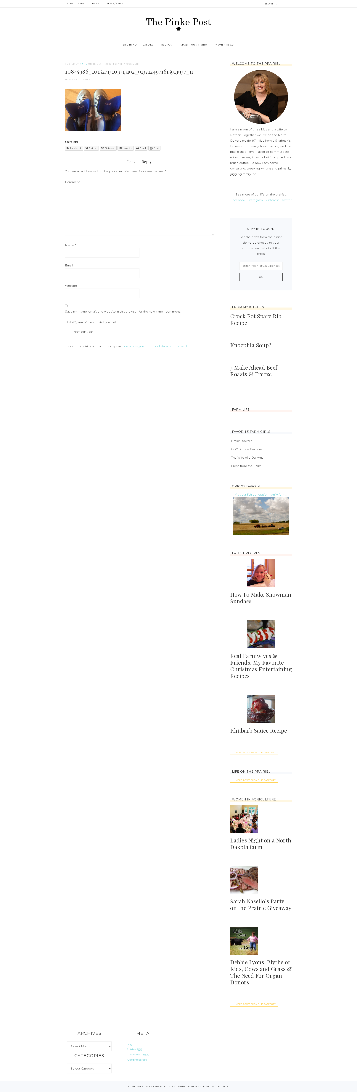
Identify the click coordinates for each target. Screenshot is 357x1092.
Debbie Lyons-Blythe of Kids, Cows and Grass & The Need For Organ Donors (261, 972)
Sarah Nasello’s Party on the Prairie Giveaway (261, 904)
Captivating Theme (163, 1086)
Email (70, 265)
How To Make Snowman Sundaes (260, 598)
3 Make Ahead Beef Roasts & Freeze (253, 371)
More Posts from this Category (256, 752)
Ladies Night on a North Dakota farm (260, 844)
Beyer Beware (241, 441)
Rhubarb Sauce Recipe (258, 730)
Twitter (287, 200)
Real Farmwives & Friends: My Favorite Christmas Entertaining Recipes (261, 666)
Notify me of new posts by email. (92, 322)
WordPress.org (136, 1059)
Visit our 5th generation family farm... (261, 494)
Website (71, 285)
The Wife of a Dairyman (248, 457)
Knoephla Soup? (250, 345)
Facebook (238, 200)
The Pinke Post (178, 23)
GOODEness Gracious (246, 449)
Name (70, 245)
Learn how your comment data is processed (155, 346)
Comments (137, 1054)
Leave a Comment (127, 63)
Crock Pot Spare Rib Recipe (256, 319)
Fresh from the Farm (246, 466)
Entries (134, 1049)
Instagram (255, 200)
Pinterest (272, 200)
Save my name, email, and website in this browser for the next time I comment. (123, 311)
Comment (72, 182)
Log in (130, 1044)
